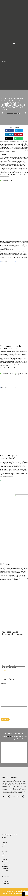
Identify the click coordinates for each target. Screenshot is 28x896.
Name (2, 703)
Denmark (3, 145)
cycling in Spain (17, 144)
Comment (3, 686)
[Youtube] (5, 61)
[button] (14, 44)
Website (2, 713)
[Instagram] (2, 61)
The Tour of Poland (7, 158)
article (11, 352)
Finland (25, 145)
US (7, 147)
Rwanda (17, 145)
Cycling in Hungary (18, 242)
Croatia (5, 248)
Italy (25, 144)
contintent (10, 147)
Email (2, 708)
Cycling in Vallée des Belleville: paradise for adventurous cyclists (13, 666)
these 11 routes (15, 367)
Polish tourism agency (4, 176)
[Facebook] (4, 61)
